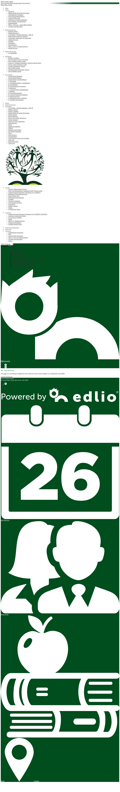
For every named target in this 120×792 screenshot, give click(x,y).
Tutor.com (11, 140)
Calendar (36, 781)
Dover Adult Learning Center (17, 61)
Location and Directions (15, 26)
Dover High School (14, 68)
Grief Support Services (15, 202)
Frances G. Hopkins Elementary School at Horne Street (24, 63)
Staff (9, 234)
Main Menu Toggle (6, 5)
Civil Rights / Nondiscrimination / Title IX (20, 35)
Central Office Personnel (15, 236)
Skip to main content (7, 1)
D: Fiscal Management (15, 93)
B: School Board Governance (17, 86)
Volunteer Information (14, 222)
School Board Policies (14, 78)
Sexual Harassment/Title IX (16, 16)
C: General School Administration (18, 90)
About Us (11, 11)
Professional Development (16, 197)
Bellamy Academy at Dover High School (24, 264)
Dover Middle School (14, 71)
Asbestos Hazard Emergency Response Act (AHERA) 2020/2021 (27, 214)
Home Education (13, 141)
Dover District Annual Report (17, 21)
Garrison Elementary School (16, 66)
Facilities (11, 41)
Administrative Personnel (15, 15)
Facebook (5, 365)
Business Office (13, 31)
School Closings (13, 120)
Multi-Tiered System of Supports (18, 36)
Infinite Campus (13, 110)
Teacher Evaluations (14, 201)
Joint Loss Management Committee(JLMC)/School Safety (25, 191)
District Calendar (13, 111)
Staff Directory (12, 123)
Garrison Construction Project (17, 216)
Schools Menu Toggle (11, 249)
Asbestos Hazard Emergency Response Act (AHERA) (24, 192)
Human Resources (13, 33)
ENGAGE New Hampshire (16, 121)
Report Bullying (13, 116)
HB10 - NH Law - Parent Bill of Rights (20, 25)
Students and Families (14, 130)
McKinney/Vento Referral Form (17, 194)
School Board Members (15, 76)
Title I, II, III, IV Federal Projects (18, 46)
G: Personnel (12, 81)
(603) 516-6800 (33, 380)
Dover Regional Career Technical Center (24, 262)
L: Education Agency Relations (17, 98)
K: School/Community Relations (18, 95)
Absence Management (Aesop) (17, 189)
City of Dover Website (15, 217)
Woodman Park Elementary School (18, 70)
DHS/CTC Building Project (16, 221)
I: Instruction (12, 88)
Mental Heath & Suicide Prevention (18, 13)
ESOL (10, 125)
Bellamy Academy (13, 58)
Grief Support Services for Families (18, 138)
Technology (11, 43)
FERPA (10, 128)
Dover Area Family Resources (17, 118)
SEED (10, 219)
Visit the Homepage (6, 377)
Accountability (12, 53)
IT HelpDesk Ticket (14, 209)
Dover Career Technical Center (17, 64)
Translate (14, 246)
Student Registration (14, 126)
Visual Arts (11, 143)
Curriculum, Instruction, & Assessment (19, 38)
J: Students (11, 91)
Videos (10, 208)
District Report (12, 115)
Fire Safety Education (14, 131)
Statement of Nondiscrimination (17, 20)
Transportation (12, 136)
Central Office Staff (14, 18)
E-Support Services (14, 96)
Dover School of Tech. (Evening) (18, 59)
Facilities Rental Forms (15, 224)
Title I (10, 133)
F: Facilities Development (15, 100)
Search (5, 367)
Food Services (12, 45)
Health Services (13, 48)
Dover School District (18, 252)
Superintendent (12, 23)
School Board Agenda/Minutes (17, 79)
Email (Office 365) (13, 196)
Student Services (13, 40)
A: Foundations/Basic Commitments (19, 83)
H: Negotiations (13, 84)
